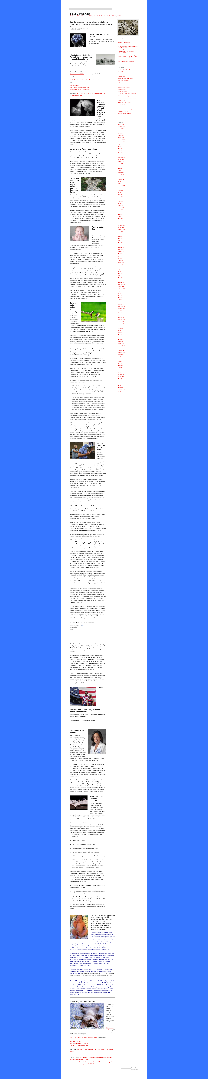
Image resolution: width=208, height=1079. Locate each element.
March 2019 (120, 218)
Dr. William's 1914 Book (123, 80)
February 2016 (121, 280)
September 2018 (121, 229)
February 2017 (121, 260)
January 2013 (121, 343)
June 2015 (120, 295)
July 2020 (120, 203)
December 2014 (121, 306)
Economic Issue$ (75, 29)
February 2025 (121, 135)
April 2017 (120, 256)
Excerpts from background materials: (79, 89)
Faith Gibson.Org (80, 13)
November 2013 (121, 321)
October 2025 (121, 128)
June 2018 (120, 236)
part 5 (89, 93)
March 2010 (120, 365)
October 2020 (121, 199)
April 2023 (120, 170)
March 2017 (120, 258)
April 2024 (120, 150)
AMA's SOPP (120, 71)
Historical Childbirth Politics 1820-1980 (127, 93)
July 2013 (120, 330)
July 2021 (120, 192)
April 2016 (120, 275)
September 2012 (121, 352)
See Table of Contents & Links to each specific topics (84, 80)
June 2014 (120, 310)
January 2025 (121, 137)
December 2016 (121, 264)
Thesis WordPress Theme (126, 1067)
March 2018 (120, 242)
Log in (119, 385)
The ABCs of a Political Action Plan (79, 87)
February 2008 (121, 370)
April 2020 (120, 205)
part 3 (82, 93)
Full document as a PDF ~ (77, 74)
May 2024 (120, 148)
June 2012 (120, 359)
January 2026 (121, 124)
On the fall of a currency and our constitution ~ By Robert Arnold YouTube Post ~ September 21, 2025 (127, 51)
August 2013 (120, 328)
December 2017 (121, 249)
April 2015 (120, 299)
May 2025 (120, 131)
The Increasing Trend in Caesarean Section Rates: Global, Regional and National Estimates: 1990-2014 (127, 61)
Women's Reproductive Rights (124, 113)
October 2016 (121, 267)
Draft (119, 82)
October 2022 (121, 179)
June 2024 (120, 146)
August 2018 (120, 232)
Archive (98, 9)
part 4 (85, 93)
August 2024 (120, 144)
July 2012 (120, 356)
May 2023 (120, 168)
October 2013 (121, 324)
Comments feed (121, 389)
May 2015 (120, 297)
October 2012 (121, 350)
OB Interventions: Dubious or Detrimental (127, 98)
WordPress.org (121, 392)
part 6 (93, 93)
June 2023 (120, 166)
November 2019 (121, 207)
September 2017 (121, 251)
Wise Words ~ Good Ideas (123, 111)
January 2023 (121, 174)
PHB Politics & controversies (124, 102)
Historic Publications (122, 91)
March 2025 (120, 133)
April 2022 (120, 183)
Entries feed (120, 387)
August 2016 (120, 269)
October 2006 (121, 376)
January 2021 (121, 196)
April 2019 (120, 216)
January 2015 (121, 304)
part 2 (78, 93)
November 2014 (121, 308)
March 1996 (120, 378)
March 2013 (120, 339)
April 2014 (120, 315)
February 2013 (121, 341)
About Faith (90, 9)
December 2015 (121, 284)
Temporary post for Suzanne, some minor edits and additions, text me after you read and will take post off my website (128, 46)
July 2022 (120, 181)
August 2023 (120, 164)
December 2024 (121, 139)
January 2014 (121, 317)
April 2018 (120, 240)
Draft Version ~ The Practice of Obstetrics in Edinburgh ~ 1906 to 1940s (127, 41)
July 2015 (120, 293)
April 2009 (120, 367)
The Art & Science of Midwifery (125, 109)
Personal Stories (121, 100)
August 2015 (120, 291)
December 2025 (121, 126)
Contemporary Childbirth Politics (125, 78)
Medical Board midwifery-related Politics (127, 96)
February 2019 (121, 221)
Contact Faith (106, 9)
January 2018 (121, 247)
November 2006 (121, 374)
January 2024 (121, 155)
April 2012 (120, 361)
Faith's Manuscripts (122, 89)
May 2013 (120, 335)
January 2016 (121, 282)
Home (71, 9)
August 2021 (120, 190)
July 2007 (120, 372)
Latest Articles (80, 9)
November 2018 (121, 225)
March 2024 (120, 153)
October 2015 (121, 286)
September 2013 (121, 326)
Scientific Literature (122, 107)
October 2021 (121, 188)
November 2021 (121, 185)
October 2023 (121, 159)
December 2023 (121, 157)
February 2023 (121, 172)
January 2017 (121, 262)
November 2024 (121, 142)
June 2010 (120, 363)
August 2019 (120, 210)
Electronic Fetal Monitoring (124, 87)
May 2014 (120, 313)
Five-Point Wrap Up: (75, 85)
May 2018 (120, 238)
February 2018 (121, 245)
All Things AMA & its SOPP (124, 69)
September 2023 (121, 161)
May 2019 (120, 214)
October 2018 (121, 227)
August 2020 (120, 201)
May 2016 (120, 273)
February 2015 (121, 302)
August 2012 (120, 354)
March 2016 (120, 277)
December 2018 (121, 223)
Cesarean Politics (121, 76)
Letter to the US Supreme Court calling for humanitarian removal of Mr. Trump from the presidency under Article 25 (127, 56)
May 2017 (120, 253)
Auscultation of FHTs (122, 74)
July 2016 (120, 271)
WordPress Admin (134, 1069)
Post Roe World (121, 104)
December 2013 (121, 319)
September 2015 (121, 288)
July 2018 (120, 234)
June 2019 (120, 212)
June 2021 (120, 194)
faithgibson (74, 28)
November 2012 (121, 348)
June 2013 (120, 332)
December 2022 (121, 177)
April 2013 (120, 337)
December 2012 (121, 345)
